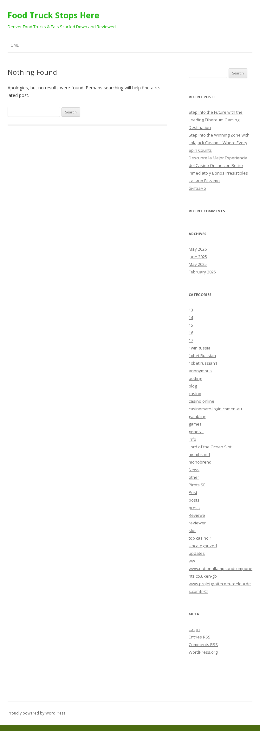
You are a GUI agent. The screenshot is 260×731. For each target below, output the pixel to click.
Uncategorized (203, 545)
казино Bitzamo (204, 180)
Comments (203, 644)
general (196, 431)
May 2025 (198, 264)
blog (193, 386)
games (195, 424)
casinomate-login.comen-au (215, 409)
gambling (197, 416)
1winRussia (200, 348)
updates (197, 553)
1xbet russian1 (203, 363)
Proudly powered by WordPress (36, 713)
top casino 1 (200, 538)
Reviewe (197, 515)
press (194, 507)
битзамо (197, 188)
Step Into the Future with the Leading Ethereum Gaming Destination (216, 119)
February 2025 (202, 272)
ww (192, 561)
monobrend (200, 462)
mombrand (199, 454)
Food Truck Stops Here (53, 15)
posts (194, 500)
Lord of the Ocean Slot (210, 447)
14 (191, 317)
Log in (194, 629)
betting (195, 378)
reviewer (197, 523)
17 (191, 340)
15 (191, 325)
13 (191, 310)
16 (191, 333)
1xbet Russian (202, 355)
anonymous (200, 371)
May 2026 (198, 249)
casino (195, 393)
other (194, 477)
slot (192, 530)
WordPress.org (203, 652)
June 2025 (198, 257)
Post (193, 492)
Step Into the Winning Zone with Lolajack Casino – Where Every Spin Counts (219, 142)
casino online (201, 401)
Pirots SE (197, 485)
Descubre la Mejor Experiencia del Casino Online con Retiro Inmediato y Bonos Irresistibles (218, 165)
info (192, 439)
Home (13, 45)
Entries (200, 637)
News (194, 469)
